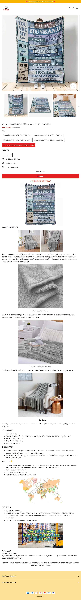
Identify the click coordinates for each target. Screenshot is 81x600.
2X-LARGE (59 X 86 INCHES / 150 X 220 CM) (19, 145)
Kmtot (42, 597)
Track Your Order (7, 585)
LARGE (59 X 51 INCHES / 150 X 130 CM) (17, 140)
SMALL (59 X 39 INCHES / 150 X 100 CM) (17, 135)
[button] (70, 8)
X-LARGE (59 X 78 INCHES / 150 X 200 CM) (48, 140)
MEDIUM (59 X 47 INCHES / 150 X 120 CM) (48, 135)
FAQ (3, 579)
